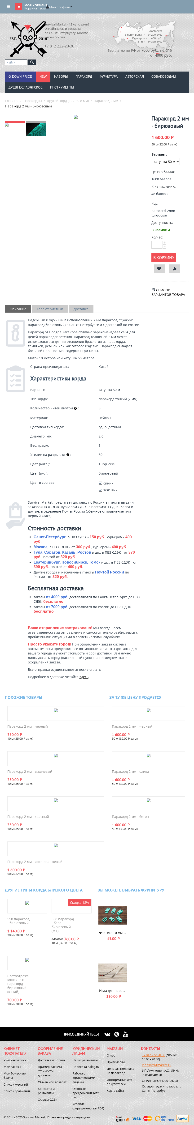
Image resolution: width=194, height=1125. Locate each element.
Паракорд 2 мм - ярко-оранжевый (34, 862)
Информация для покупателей (119, 1082)
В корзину (163, 257)
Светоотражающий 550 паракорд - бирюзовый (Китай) (18, 984)
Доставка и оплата (51, 1060)
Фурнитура (109, 76)
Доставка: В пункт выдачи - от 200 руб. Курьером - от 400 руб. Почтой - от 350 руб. (143, 36)
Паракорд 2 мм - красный (28, 817)
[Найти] (32, 62)
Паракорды (32, 100)
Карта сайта (115, 1090)
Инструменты (62, 87)
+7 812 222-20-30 (153, 1055)
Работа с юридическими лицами (83, 1077)
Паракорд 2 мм (106, 100)
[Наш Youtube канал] (127, 1034)
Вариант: (159, 154)
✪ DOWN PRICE (20, 76)
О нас (111, 1055)
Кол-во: (157, 237)
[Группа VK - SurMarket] (109, 1034)
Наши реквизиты (85, 1060)
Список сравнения (17, 1091)
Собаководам (163, 76)
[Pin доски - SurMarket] (118, 1034)
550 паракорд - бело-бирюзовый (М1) (63, 925)
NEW (43, 76)
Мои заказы (12, 1067)
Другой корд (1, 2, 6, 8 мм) (68, 100)
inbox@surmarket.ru (156, 1065)
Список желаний (16, 1084)
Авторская (134, 76)
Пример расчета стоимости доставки (50, 1071)
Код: (154, 203)
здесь (83, 677)
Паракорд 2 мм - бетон (130, 817)
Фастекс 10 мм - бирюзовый (112, 932)
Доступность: (162, 222)
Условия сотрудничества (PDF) (88, 1106)
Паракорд (83, 76)
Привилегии (116, 1062)
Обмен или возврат (52, 1082)
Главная (11, 100)
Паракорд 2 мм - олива (130, 772)
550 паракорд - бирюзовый (18, 921)
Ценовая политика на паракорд (120, 1070)
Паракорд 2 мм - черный (27, 727)
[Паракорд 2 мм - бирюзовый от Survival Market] (75, 117)
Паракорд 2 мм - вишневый (29, 772)
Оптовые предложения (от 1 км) (86, 1093)
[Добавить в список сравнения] (174, 268)
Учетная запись (15, 1060)
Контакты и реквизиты (46, 1091)
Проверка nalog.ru (85, 1067)
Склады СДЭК (47, 1099)
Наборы (61, 76)
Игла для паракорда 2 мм (112, 990)
